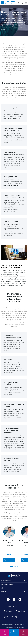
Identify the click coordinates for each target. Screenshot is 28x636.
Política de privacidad (14, 617)
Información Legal (7, 584)
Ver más (8, 554)
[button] (11, 566)
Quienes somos (6, 580)
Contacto (4, 591)
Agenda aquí (8, 560)
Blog (2, 588)
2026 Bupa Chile (5, 617)
